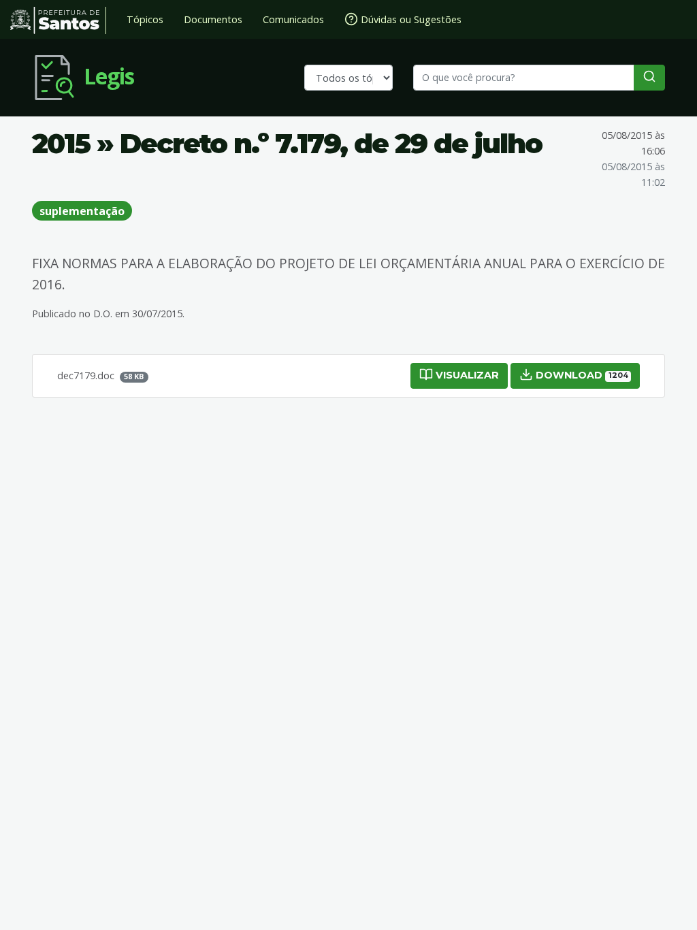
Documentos (213, 19)
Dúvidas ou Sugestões (409, 19)
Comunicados (293, 19)
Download (580, 375)
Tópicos (145, 19)
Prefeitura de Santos (58, 20)
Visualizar (466, 375)
